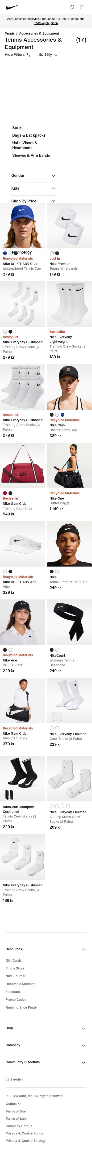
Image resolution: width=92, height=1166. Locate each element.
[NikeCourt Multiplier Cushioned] (22, 778)
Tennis (10, 33)
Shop (54, 23)
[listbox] (48, 55)
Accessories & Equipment (39, 33)
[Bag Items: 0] (82, 7)
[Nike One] (69, 465)
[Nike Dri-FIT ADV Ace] (22, 544)
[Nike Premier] (69, 225)
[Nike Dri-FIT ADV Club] (22, 225)
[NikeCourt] (69, 622)
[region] (46, 194)
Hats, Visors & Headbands (24, 145)
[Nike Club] (69, 387)
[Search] (72, 7)
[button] (34, 175)
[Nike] (69, 544)
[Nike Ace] (22, 622)
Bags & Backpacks (29, 135)
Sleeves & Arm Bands (31, 155)
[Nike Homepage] (13, 7)
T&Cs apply (42, 23)
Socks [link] (17, 128)
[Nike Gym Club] (22, 465)
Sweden (16, 1079)
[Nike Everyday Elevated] (69, 700)
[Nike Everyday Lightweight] (69, 304)
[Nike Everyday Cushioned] (22, 304)
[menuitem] (14, 1104)
